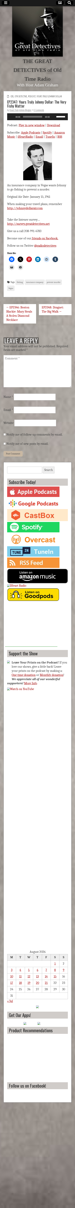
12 (29, 976)
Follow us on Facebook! (27, 1085)
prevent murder (54, 282)
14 (46, 976)
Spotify (47, 132)
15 (55, 976)
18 (20, 983)
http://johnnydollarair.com (25, 208)
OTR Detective (21, 96)
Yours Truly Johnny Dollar (49, 96)
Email (39, 137)
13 (37, 976)
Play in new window (32, 125)
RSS (59, 137)
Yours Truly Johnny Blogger (20, 110)
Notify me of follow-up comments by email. (34, 434)
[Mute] (53, 116)
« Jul (10, 1001)
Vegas (10, 288)
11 (20, 976)
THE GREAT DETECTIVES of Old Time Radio (37, 70)
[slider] (61, 116)
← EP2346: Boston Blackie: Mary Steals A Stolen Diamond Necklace (19, 314)
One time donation (24, 675)
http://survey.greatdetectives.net (28, 224)
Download (53, 125)
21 (46, 983)
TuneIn (50, 137)
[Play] (11, 116)
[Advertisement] (31, 625)
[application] (37, 116)
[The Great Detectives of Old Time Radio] (37, 31)
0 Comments (39, 110)
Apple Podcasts (30, 132)
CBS (12, 96)
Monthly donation (51, 675)
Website (8, 423)
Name (8, 397)
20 (37, 983)
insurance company (34, 282)
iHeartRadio (25, 137)
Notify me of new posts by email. (27, 444)
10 (11, 976)
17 (11, 983)
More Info (30, 683)
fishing (20, 282)
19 (29, 983)
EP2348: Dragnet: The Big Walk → (53, 309)
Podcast (32, 96)
